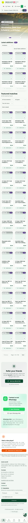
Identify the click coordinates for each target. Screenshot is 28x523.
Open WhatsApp (15, 409)
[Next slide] (25, 26)
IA (25, 10)
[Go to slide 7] (16, 37)
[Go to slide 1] (8, 37)
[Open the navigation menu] (25, 6)
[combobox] (7, 45)
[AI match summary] (7, 54)
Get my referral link (15, 381)
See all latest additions (20, 48)
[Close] (23, 513)
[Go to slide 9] (18, 37)
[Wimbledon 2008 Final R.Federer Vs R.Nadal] (14, 26)
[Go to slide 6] (15, 37)
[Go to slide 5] (14, 37)
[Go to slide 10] (19, 37)
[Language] (3, 6)
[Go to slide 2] (10, 37)
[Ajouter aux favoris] (11, 59)
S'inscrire (14, 500)
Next (23, 355)
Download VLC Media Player (15, 450)
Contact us (4, 485)
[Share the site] (12, 6)
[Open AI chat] (25, 515)
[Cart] (22, 6)
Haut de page (15, 511)
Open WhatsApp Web (15, 413)
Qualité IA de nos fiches (7, 480)
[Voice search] (21, 10)
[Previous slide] (2, 26)
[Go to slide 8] (17, 37)
